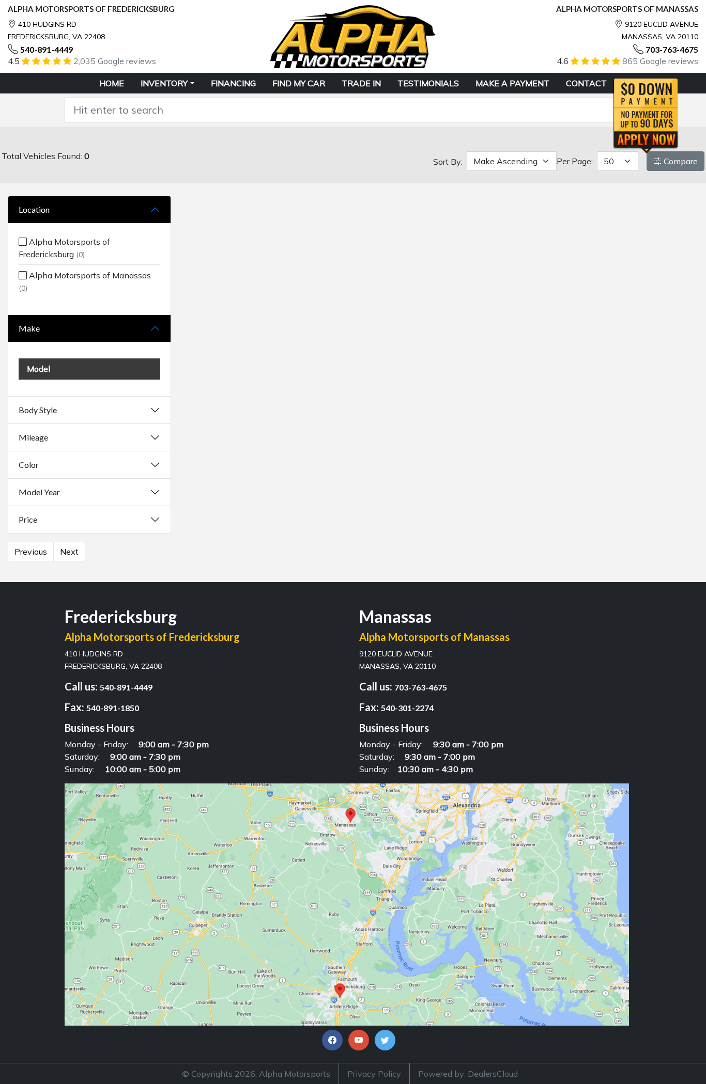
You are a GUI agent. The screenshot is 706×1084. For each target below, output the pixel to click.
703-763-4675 (672, 49)
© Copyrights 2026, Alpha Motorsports (256, 1074)
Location (34, 209)
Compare (680, 161)
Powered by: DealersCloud (468, 1074)
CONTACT (586, 83)
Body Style (38, 410)
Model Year (39, 492)
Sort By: (448, 161)
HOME (111, 83)
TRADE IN (361, 83)
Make (29, 328)
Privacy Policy (374, 1074)
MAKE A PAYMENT (512, 83)
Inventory (164, 83)
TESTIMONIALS (428, 83)
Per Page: (575, 161)
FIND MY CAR (298, 83)
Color (29, 464)
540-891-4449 (46, 49)
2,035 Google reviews (114, 61)
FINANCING (233, 83)
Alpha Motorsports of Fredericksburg (64, 248)
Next (69, 551)
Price (28, 519)
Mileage (33, 437)
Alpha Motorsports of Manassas (85, 281)
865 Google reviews (660, 61)
